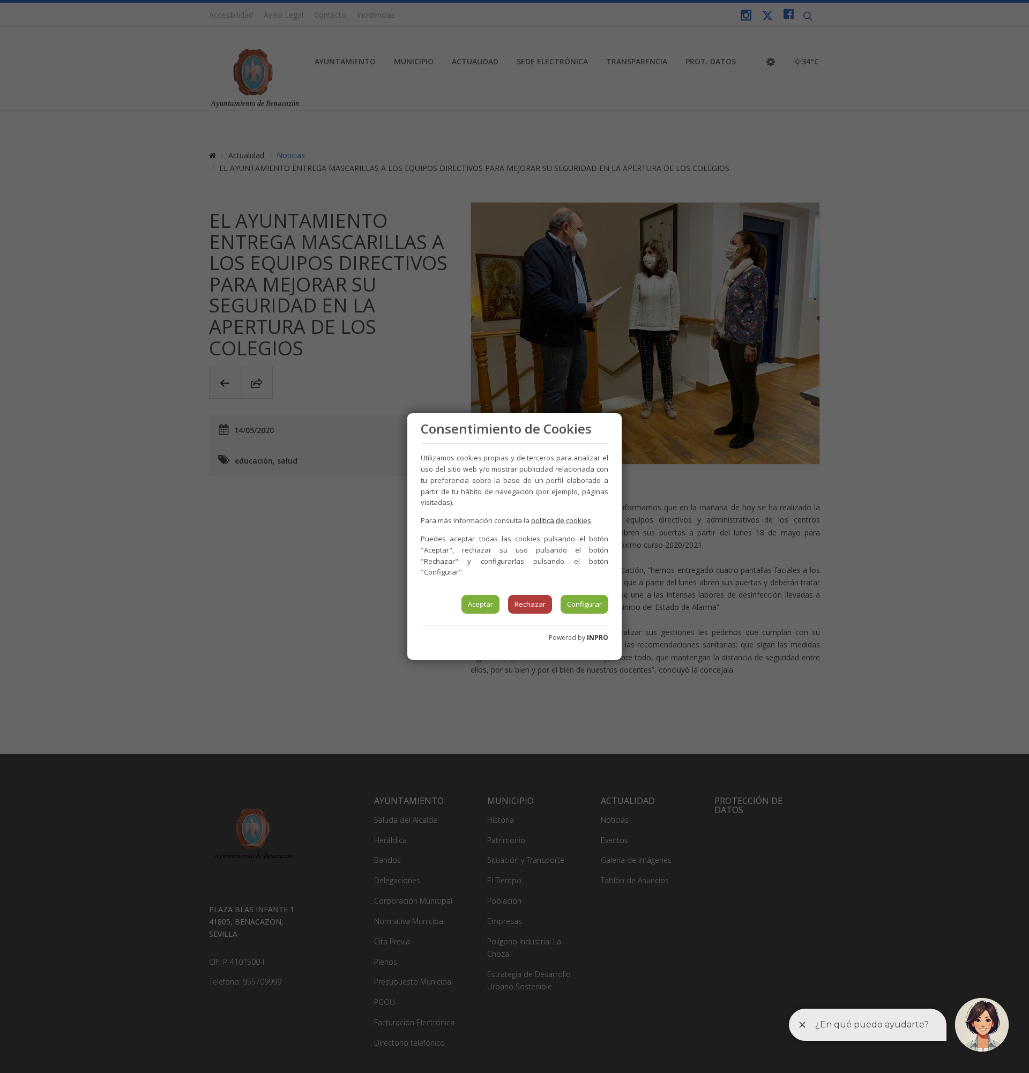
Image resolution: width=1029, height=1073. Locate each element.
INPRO (597, 637)
